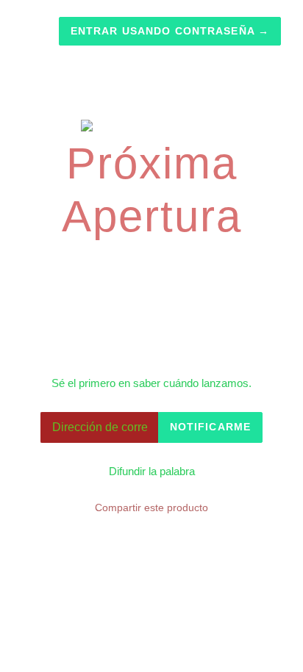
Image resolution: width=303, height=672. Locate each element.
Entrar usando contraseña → (170, 31)
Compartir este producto (151, 507)
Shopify (223, 606)
